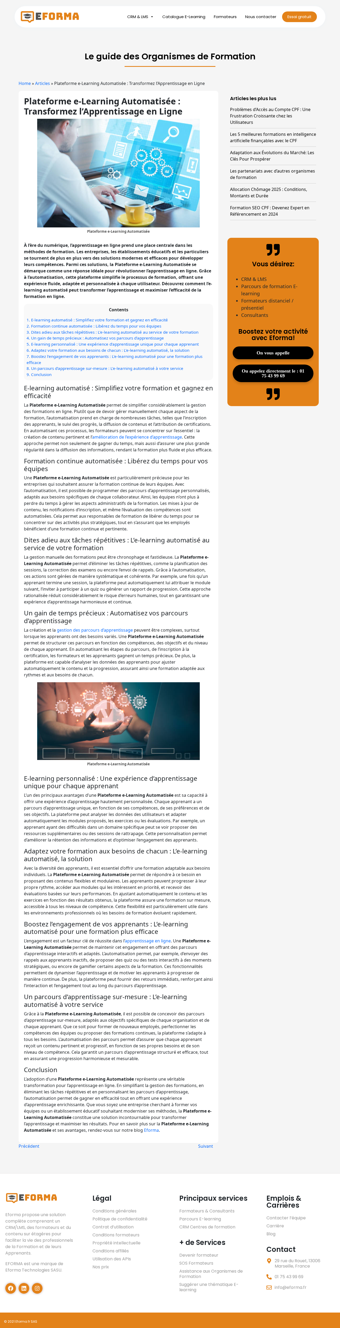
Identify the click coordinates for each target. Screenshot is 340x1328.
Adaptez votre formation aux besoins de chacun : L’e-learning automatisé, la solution (108, 350)
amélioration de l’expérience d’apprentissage (137, 437)
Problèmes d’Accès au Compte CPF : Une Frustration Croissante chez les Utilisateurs (270, 116)
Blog (270, 1234)
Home (25, 83)
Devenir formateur (198, 1255)
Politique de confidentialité (119, 1219)
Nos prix (100, 1267)
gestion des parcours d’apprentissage (95, 630)
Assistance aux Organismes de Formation (211, 1274)
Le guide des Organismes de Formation (170, 56)
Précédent (29, 1146)
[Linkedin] (24, 1288)
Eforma (151, 1130)
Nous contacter (260, 16)
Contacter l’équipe (286, 1218)
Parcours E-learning (200, 1219)
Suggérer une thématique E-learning (209, 1287)
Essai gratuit (299, 16)
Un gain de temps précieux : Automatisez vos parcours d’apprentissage (95, 338)
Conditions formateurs (115, 1235)
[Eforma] (50, 17)
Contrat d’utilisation (113, 1227)
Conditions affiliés (110, 1251)
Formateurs (225, 16)
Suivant (205, 1146)
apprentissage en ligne (148, 941)
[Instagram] (37, 1288)
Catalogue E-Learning (183, 16)
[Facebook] (10, 1288)
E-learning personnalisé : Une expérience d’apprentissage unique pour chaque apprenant (113, 344)
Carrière (275, 1226)
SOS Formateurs (196, 1263)
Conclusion (39, 374)
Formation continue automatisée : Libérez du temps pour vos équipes (94, 326)
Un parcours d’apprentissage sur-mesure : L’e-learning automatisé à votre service (105, 368)
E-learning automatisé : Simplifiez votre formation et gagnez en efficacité (97, 319)
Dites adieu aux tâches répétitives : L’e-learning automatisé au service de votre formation (112, 332)
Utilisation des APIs (111, 1259)
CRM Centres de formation (207, 1227)
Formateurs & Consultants (207, 1211)
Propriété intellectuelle (116, 1243)
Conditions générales (114, 1211)
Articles (42, 83)
